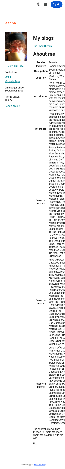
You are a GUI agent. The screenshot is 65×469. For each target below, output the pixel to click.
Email (8, 76)
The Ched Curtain (42, 46)
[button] (38, 4)
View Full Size (16, 66)
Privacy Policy (40, 464)
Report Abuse (12, 105)
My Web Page (12, 81)
